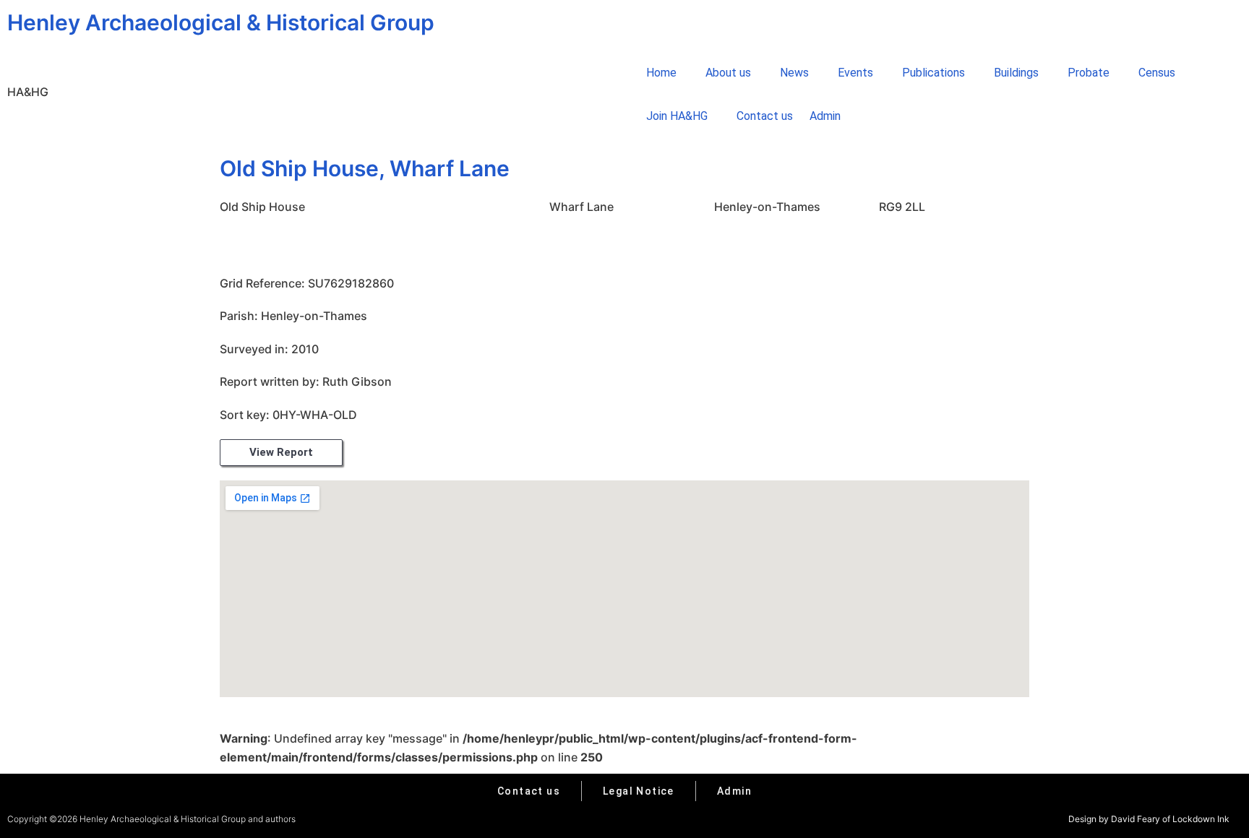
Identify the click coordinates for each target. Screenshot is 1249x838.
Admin (825, 116)
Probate (1088, 72)
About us (728, 72)
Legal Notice (638, 791)
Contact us (765, 116)
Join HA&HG (677, 116)
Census (1156, 72)
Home (661, 72)
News (794, 72)
